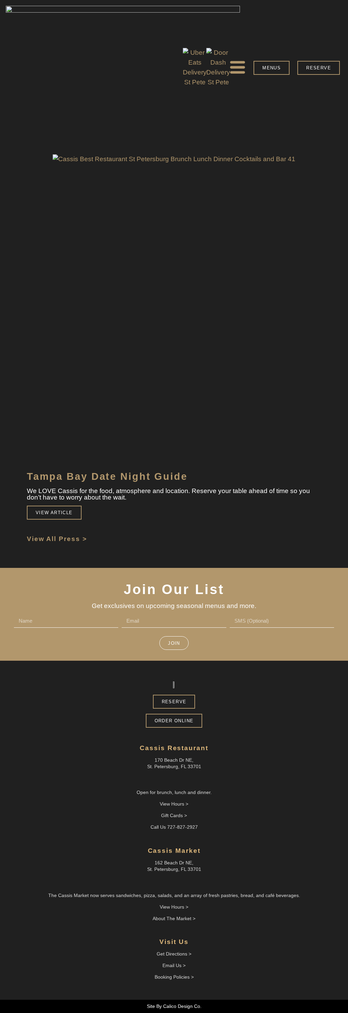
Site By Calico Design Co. (174, 1006)
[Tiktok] (185, 779)
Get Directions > (174, 954)
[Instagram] (180, 882)
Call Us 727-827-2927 (174, 827)
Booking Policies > (174, 977)
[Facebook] (168, 882)
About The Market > (174, 918)
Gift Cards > (174, 815)
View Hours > (174, 907)
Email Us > (174, 965)
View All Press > (57, 538)
